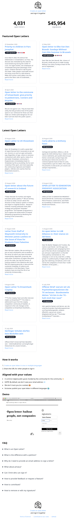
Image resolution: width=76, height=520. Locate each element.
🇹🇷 (24, 53)
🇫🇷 (20, 53)
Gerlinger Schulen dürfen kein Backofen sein (17, 332)
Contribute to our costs (41, 517)
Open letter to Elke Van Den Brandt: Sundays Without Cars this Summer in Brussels (56, 49)
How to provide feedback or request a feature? (23, 478)
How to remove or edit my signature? (20, 490)
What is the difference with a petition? (20, 455)
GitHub (54, 517)
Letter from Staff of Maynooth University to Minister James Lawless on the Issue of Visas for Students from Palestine (18, 236)
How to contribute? (12, 484)
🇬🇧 (18, 53)
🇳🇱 (22, 53)
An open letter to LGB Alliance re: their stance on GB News (55, 234)
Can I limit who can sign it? (15, 473)
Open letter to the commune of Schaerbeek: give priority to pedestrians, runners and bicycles (19, 96)
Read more (9, 80)
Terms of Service (25, 517)
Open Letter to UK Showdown (19, 141)
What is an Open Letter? (14, 449)
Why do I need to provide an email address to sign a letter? (29, 461)
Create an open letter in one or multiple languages (23, 365)
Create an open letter (38, 11)
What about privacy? (12, 467)
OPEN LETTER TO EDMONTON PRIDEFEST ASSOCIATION (56, 187)
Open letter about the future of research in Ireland (19, 187)
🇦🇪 (55, 55)
